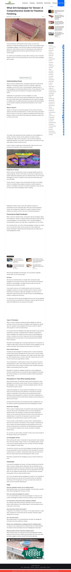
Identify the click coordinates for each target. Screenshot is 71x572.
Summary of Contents (24, 77)
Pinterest (48, 567)
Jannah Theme (14, 570)
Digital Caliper (51, 95)
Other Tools (61, 3)
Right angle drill (51, 100)
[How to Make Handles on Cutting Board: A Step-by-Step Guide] (29, 265)
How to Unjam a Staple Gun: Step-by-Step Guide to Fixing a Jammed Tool (59, 22)
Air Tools (50, 84)
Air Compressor (51, 117)
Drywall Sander (51, 93)
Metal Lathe (51, 77)
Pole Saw (50, 107)
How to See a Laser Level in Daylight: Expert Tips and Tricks (59, 11)
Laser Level (51, 64)
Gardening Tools (51, 103)
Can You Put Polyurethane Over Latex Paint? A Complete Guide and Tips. (18, 266)
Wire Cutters (51, 74)
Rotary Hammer (51, 86)
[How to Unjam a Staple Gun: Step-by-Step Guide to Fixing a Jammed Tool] (51, 22)
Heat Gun (50, 60)
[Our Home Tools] (10, 3)
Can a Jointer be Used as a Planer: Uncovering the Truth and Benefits (18, 260)
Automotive (25, 3)
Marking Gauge (51, 98)
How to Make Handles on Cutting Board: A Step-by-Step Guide (38, 266)
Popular (51, 6)
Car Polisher (51, 127)
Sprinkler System (52, 105)
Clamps (50, 69)
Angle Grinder (51, 53)
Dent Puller (51, 129)
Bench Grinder (51, 81)
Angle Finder (51, 88)
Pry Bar (50, 96)
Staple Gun (51, 57)
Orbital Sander (51, 65)
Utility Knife (51, 67)
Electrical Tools (51, 108)
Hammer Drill (51, 62)
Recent (61, 6)
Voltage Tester (51, 110)
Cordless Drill (51, 48)
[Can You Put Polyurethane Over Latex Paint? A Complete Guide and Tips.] (9, 265)
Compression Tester (52, 132)
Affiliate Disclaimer (27, 567)
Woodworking (39, 3)
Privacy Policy (37, 567)
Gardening (32, 3)
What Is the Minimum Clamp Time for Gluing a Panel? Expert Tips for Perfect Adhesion (38, 260)
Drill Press (50, 52)
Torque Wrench (51, 119)
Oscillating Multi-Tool (52, 91)
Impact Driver (51, 55)
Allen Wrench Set (52, 102)
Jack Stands (51, 120)
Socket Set (51, 83)
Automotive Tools (52, 115)
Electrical (55, 3)
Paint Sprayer (51, 50)
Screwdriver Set (51, 79)
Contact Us (32, 567)
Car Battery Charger (52, 122)
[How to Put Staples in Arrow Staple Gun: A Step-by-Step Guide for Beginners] (51, 33)
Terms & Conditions (43, 567)
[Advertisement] (25, 69)
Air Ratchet (51, 134)
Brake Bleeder (51, 124)
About (22, 567)
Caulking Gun (51, 72)
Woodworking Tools (52, 112)
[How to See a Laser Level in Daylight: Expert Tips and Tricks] (51, 11)
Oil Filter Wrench (52, 131)
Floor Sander (51, 76)
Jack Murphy (9, 16)
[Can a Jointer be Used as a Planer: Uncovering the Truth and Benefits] (9, 259)
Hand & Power (47, 3)
